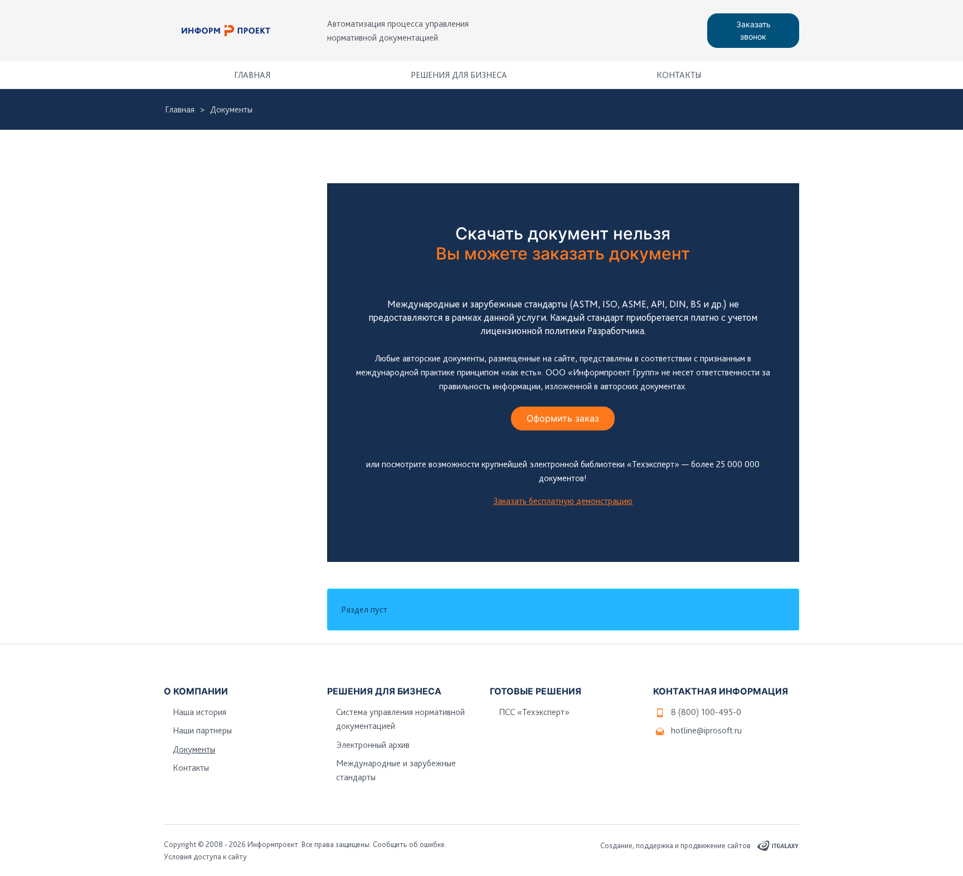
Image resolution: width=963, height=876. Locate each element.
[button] (785, 75)
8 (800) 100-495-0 (706, 712)
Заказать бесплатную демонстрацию (563, 501)
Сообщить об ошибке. (409, 844)
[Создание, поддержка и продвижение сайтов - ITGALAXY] (778, 845)
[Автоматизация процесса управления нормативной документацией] (226, 30)
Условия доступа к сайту (205, 856)
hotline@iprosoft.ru (706, 730)
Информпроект (272, 844)
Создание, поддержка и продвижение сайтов (675, 845)
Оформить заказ (563, 418)
